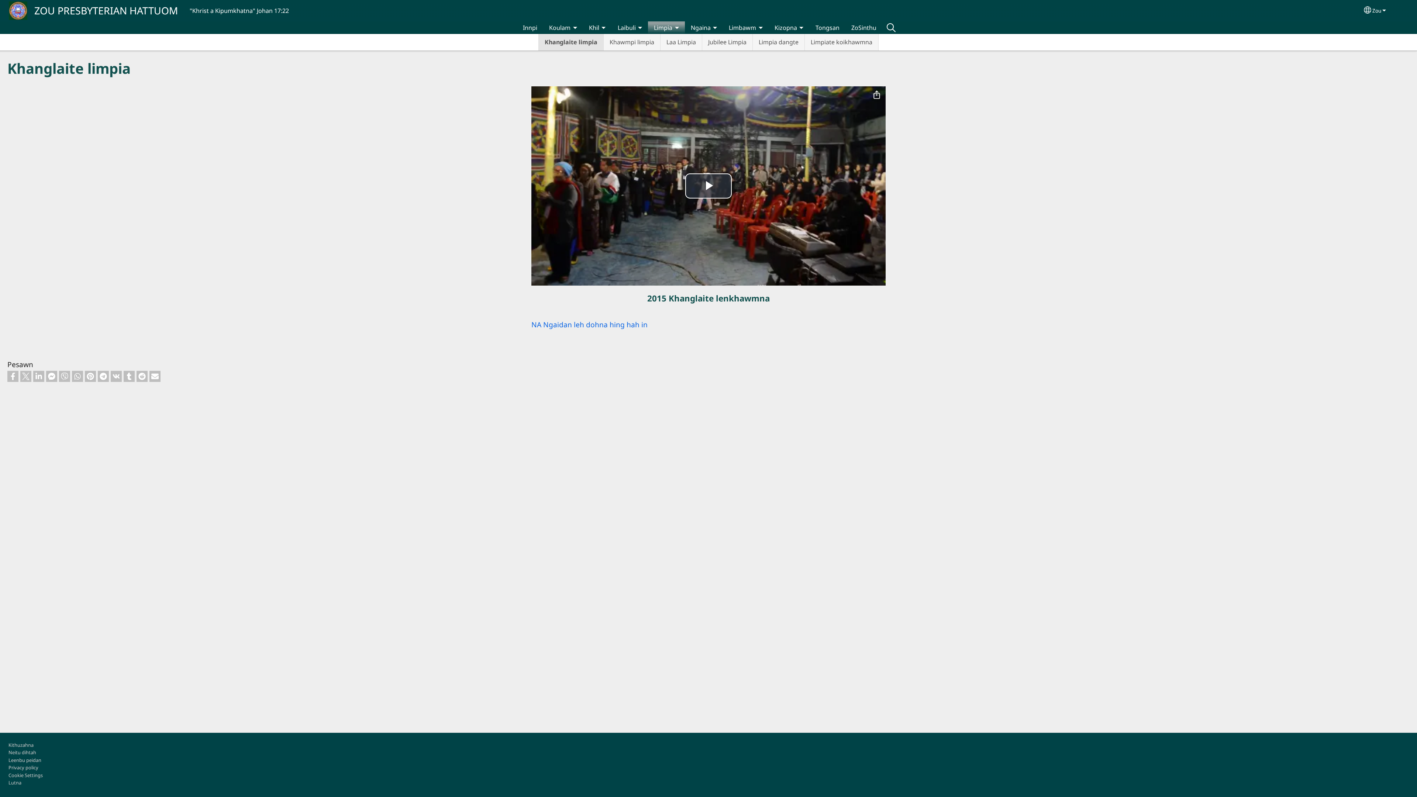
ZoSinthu (863, 28)
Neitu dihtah (22, 752)
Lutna (14, 782)
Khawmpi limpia (632, 42)
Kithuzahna (21, 745)
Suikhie (891, 27)
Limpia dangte (779, 42)
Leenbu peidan (24, 760)
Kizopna (786, 28)
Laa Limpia (681, 42)
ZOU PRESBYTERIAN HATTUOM (106, 10)
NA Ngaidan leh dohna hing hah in (589, 325)
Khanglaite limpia (571, 42)
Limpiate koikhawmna (841, 42)
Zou (1376, 10)
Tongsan (827, 28)
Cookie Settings (25, 775)
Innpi (530, 28)
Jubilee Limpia (727, 42)
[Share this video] (877, 95)
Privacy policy (23, 767)
